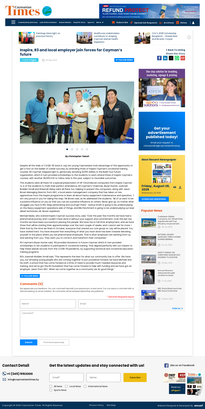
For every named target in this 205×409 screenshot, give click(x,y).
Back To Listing (176, 49)
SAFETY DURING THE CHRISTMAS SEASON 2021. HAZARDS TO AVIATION (169, 255)
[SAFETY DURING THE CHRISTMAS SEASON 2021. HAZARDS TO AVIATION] (148, 259)
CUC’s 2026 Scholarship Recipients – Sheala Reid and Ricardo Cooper (164, 36)
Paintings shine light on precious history (48, 35)
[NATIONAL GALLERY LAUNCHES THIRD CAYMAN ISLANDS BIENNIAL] (148, 241)
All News (58, 386)
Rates (184, 22)
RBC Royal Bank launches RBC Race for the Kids (170, 289)
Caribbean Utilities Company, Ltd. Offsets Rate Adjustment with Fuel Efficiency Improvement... (170, 220)
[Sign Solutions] (162, 88)
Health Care (79, 22)
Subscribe (135, 377)
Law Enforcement (48, 22)
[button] (27, 38)
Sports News (60, 390)
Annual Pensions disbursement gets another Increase (166, 273)
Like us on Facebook (182, 365)
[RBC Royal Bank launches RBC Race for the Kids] (148, 295)
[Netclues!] (198, 405)
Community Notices (28, 22)
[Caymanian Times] (28, 10)
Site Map (111, 405)
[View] (175, 188)
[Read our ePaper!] (194, 397)
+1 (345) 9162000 (20, 374)
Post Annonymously (54, 342)
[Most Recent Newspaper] (162, 173)
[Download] (180, 188)
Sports (90, 22)
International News (98, 386)
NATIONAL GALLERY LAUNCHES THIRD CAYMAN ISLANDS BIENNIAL (169, 237)
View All (176, 308)
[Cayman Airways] (149, 11)
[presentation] (189, 37)
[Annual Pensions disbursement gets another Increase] (148, 277)
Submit (28, 342)
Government (65, 22)
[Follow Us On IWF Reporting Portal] (173, 378)
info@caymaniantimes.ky (23, 379)
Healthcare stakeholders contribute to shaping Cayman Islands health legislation (106, 37)
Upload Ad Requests (145, 22)
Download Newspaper (154, 199)
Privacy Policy (96, 405)
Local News (75, 386)
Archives (169, 22)
